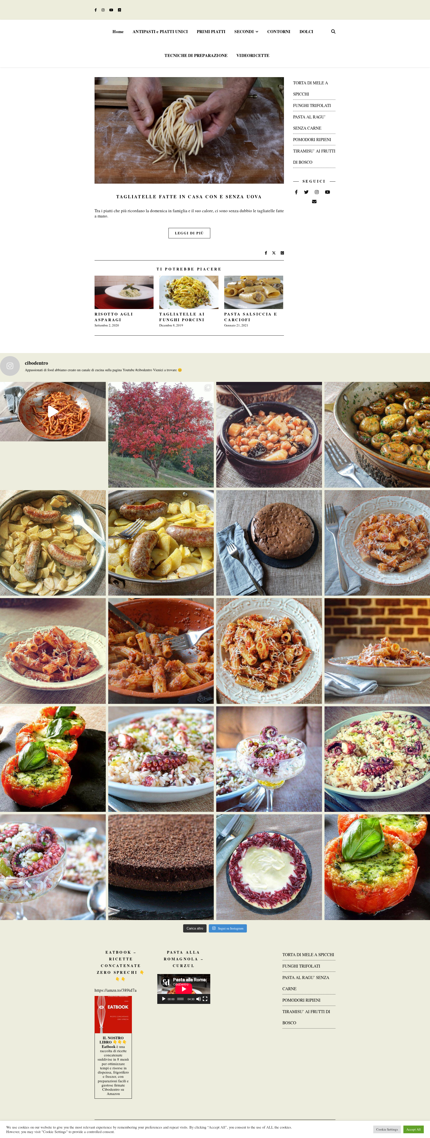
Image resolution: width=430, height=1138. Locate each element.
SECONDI (244, 31)
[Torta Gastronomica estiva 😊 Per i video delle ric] (269, 867)
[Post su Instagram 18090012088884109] (53, 411)
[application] (183, 989)
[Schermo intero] (205, 998)
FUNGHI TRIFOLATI (312, 105)
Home (118, 31)
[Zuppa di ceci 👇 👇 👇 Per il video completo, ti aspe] (269, 435)
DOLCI (307, 31)
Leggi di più (189, 233)
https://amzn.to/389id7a (116, 990)
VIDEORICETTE (252, 55)
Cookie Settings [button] (387, 1129)
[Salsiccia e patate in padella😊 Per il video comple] (53, 543)
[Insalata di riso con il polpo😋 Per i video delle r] (161, 759)
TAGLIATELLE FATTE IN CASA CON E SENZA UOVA (189, 196)
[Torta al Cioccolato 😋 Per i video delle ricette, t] (161, 867)
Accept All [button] (413, 1129)
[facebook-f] (96, 9)
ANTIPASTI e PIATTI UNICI (160, 31)
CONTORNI (279, 31)
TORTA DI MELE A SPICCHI (308, 954)
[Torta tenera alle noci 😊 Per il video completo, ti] (269, 543)
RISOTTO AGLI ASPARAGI (114, 316)
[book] (119, 9)
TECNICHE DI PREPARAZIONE (195, 55)
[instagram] (104, 9)
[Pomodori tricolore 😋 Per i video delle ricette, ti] (53, 759)
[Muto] (198, 998)
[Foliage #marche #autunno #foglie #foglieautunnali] (161, 435)
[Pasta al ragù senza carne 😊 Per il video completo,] (53, 651)
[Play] (163, 998)
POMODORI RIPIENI (312, 139)
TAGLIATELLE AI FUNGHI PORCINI (182, 316)
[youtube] (111, 9)
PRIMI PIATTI (211, 31)
